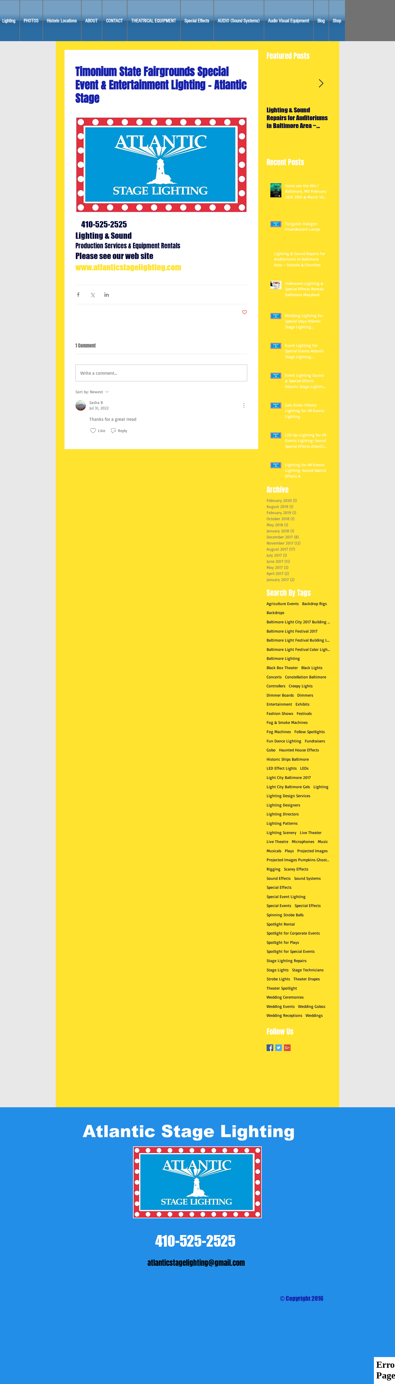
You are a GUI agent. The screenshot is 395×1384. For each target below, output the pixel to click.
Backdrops (275, 612)
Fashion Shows (280, 713)
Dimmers (305, 695)
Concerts (274, 676)
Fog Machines (279, 731)
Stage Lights (278, 969)
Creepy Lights (301, 685)
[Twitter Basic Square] (278, 1047)
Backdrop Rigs (314, 603)
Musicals (274, 850)
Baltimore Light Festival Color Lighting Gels (298, 649)
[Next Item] (321, 83)
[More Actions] (243, 405)
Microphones (303, 841)
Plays (289, 850)
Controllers (276, 685)
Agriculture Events (283, 603)
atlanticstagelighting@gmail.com (196, 1263)
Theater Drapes (307, 978)
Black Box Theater (282, 667)
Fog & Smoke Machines (287, 722)
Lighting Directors (283, 813)
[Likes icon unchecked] (93, 430)
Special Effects (279, 887)
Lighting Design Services (288, 795)
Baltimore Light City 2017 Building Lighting (298, 621)
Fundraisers (315, 740)
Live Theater (311, 832)
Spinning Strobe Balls (285, 914)
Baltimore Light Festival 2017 (292, 631)
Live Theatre (277, 841)
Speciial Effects (308, 905)
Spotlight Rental (281, 924)
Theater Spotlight (282, 988)
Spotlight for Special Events (291, 951)
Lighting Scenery (281, 832)
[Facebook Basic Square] (270, 1047)
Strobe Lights (278, 978)
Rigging (273, 868)
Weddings (314, 1015)
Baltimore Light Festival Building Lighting (298, 640)
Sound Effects (279, 878)
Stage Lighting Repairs (287, 960)
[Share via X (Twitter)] (92, 294)
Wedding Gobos (311, 1006)
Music (323, 841)
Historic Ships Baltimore (288, 759)
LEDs (304, 768)
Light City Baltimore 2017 (289, 777)
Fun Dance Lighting (284, 740)
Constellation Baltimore (305, 676)
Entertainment (279, 704)
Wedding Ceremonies (285, 997)
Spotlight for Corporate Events (293, 932)
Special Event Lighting (286, 896)
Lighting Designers (283, 804)
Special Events (279, 905)
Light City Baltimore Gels (288, 786)
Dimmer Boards (280, 695)
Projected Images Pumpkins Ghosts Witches (298, 859)
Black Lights (311, 667)
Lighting (320, 786)
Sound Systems (307, 878)
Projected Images (312, 850)
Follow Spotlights (309, 731)
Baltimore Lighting (283, 658)
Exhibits (302, 704)
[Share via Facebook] (78, 294)
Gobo (271, 749)
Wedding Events (281, 1006)
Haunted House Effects (299, 749)
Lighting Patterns (282, 823)
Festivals (304, 713)
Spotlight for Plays (283, 942)
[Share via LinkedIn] (106, 294)
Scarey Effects (296, 868)
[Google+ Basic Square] (287, 1047)
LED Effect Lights (282, 768)
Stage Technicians (308, 969)
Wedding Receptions (284, 1015)
